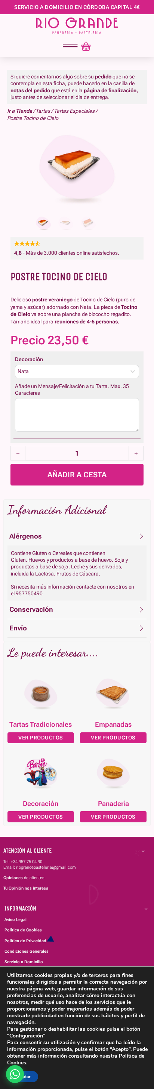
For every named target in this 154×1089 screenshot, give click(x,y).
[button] (77, 536)
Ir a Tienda (19, 111)
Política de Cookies (23, 930)
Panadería (113, 803)
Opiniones (13, 877)
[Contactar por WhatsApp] (15, 1074)
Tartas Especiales (74, 111)
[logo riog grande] (77, 25)
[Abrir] (70, 45)
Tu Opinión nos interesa (25, 888)
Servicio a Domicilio (23, 961)
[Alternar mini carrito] (86, 46)
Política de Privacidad (25, 940)
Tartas (43, 111)
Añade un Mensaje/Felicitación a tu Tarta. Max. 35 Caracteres (72, 389)
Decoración (29, 359)
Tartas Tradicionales (40, 724)
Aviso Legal (15, 919)
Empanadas (113, 724)
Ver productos (40, 738)
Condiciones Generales (26, 951)
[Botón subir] (135, 1039)
